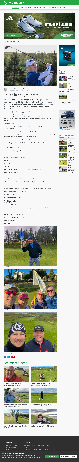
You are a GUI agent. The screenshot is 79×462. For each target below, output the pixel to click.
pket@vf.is (44, 449)
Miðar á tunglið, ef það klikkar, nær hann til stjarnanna (43, 427)
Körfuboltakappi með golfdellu (41, 405)
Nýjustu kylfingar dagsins (15, 362)
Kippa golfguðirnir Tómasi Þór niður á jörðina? (16, 427)
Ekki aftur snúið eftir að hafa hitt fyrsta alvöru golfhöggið (14, 384)
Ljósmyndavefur (29, 7)
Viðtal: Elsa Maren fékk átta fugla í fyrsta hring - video (71, 162)
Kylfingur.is (17, 2)
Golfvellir (49, 7)
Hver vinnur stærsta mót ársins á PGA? (71, 78)
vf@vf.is (10, 449)
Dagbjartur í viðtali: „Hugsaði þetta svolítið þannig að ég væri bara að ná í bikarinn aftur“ (71, 148)
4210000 (28, 447)
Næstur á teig (15, 7)
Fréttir (10, 7)
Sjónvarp (36, 7)
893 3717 (53, 449)
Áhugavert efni (55, 7)
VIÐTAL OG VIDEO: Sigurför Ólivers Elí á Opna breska (71, 142)
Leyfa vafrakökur (52, 456)
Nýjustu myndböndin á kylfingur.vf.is (67, 136)
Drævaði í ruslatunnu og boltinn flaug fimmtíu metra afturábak (16, 406)
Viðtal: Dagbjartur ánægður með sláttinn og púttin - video (71, 169)
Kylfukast (22, 7)
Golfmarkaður (42, 7)
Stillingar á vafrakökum (68, 456)
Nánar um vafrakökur (18, 459)
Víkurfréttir (62, 7)
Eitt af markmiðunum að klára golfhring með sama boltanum (41, 384)
